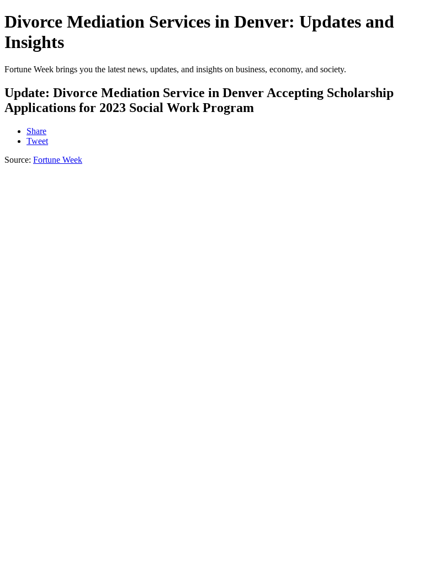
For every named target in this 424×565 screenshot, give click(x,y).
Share (36, 131)
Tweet (37, 141)
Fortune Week (57, 159)
